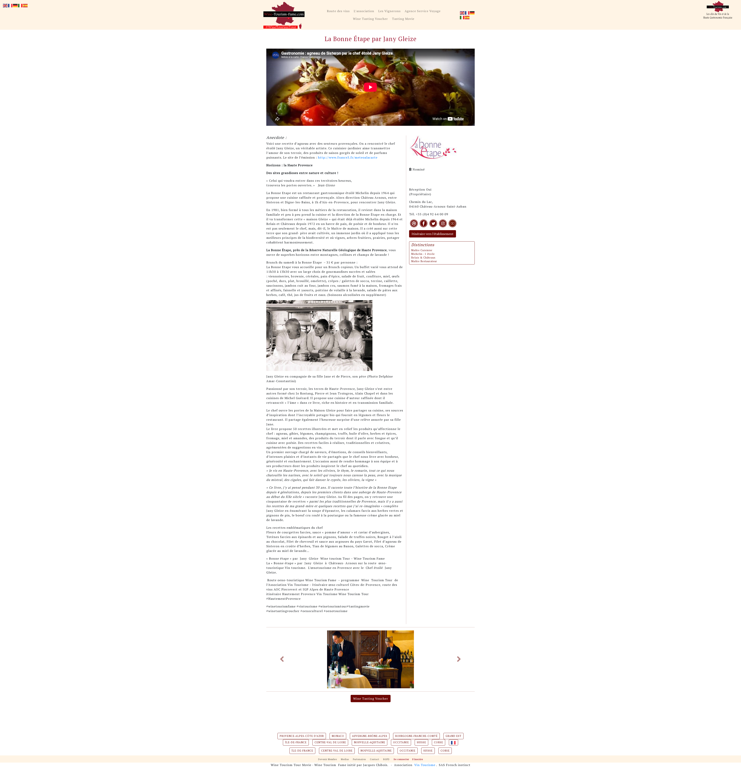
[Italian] (462, 17)
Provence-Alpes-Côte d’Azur (302, 736)
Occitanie (401, 742)
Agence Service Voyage (423, 11)
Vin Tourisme (424, 765)
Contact (374, 759)
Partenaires (359, 759)
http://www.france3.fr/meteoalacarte (347, 157)
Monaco (338, 736)
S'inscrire (417, 759)
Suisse (421, 742)
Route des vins (338, 11)
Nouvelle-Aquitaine (369, 742)
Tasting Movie (403, 19)
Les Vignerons (389, 11)
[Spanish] (467, 17)
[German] (472, 12)
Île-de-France (296, 742)
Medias (345, 759)
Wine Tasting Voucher (370, 19)
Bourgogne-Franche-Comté (416, 736)
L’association (364, 11)
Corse (438, 742)
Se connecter (401, 759)
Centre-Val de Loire (330, 742)
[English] (462, 12)
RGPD (386, 759)
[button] (282, 659)
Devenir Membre (327, 759)
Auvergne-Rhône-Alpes (369, 736)
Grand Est (453, 736)
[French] (467, 12)
